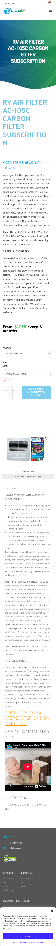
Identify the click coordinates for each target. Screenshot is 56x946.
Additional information (28, 476)
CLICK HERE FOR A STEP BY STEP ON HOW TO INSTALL (27, 719)
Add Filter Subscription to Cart (36, 392)
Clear (9, 380)
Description (28, 471)
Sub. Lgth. (5, 364)
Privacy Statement (36, 942)
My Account (9, 3)
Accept (28, 936)
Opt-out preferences (20, 942)
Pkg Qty (7, 347)
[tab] (28, 471)
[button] (52, 910)
